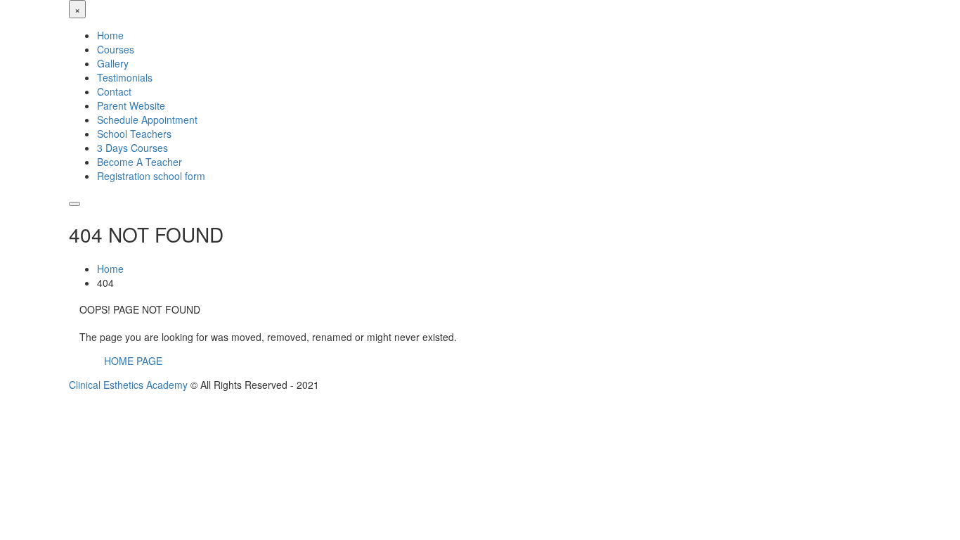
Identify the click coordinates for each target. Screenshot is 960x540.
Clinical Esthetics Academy (128, 385)
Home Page (133, 361)
